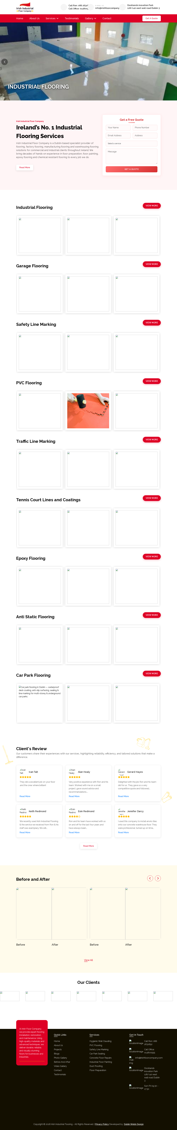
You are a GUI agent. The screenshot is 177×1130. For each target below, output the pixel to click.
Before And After (62, 1062)
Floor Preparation (98, 1070)
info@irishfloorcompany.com (109, 8)
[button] (172, 62)
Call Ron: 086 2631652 (80, 5)
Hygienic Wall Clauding (100, 1041)
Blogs (56, 1053)
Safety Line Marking (99, 1049)
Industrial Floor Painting (101, 1062)
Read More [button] (25, 796)
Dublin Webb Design (134, 1124)
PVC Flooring (96, 1045)
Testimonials (72, 18)
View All (88, 960)
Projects (58, 1049)
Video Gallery (60, 1066)
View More (152, 205)
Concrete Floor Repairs (101, 1058)
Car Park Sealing (97, 1053)
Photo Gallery (60, 1058)
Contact (106, 18)
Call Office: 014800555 (79, 8)
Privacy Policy (102, 1124)
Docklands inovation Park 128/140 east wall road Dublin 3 (143, 6)
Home (19, 18)
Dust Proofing (96, 1066)
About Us (34, 18)
